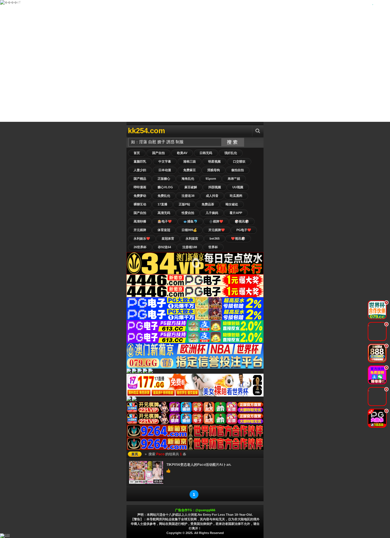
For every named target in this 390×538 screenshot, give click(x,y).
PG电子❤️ (243, 230)
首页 (137, 153)
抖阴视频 (214, 187)
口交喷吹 (239, 161)
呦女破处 (232, 204)
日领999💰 (189, 230)
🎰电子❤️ (165, 221)
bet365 (215, 238)
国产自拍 (158, 153)
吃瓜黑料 (236, 195)
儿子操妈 (212, 213)
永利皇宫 (192, 238)
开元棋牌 (140, 230)
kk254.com (146, 130)
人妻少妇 (140, 170)
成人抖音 (212, 195)
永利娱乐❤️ (142, 238)
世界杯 (213, 247)
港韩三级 (189, 161)
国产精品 (140, 178)
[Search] (258, 130)
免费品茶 (208, 204)
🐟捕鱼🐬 (190, 221)
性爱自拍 (188, 213)
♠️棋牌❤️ (216, 221)
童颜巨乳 (140, 161)
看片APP (236, 213)
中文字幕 (164, 161)
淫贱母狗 (213, 170)
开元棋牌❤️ (216, 230)
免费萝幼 (140, 195)
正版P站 (184, 204)
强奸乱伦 (230, 153)
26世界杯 (140, 247)
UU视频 (237, 187)
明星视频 (214, 161)
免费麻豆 (189, 170)
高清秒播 (140, 221)
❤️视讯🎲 (238, 238)
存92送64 (164, 247)
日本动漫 (164, 170)
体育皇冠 (164, 230)
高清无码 (164, 213)
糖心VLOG (165, 187)
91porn (211, 178)
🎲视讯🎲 (242, 221)
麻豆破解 (190, 187)
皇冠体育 (168, 238)
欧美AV (182, 153)
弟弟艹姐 (234, 178)
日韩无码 (206, 153)
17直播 (162, 204)
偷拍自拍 (237, 170)
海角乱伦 (188, 178)
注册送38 (188, 195)
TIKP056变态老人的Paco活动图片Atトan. (198, 465)
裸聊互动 (140, 204)
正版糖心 (164, 178)
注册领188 (189, 247)
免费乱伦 (164, 195)
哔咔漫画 (140, 187)
